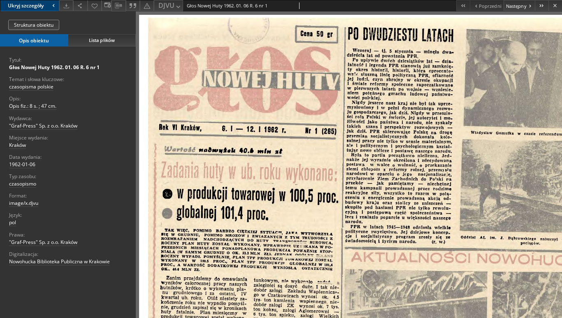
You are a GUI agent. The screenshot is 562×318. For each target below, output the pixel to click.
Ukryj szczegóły (26, 5)
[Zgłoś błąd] (147, 5)
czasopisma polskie (31, 86)
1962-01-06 (22, 164)
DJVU (166, 5)
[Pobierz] (66, 5)
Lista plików (102, 40)
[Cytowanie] (133, 5)
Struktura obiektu (33, 24)
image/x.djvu (23, 203)
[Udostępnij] (80, 5)
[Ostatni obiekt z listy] (541, 5)
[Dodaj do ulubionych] (95, 5)
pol (12, 222)
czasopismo (22, 183)
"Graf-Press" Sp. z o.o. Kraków (43, 125)
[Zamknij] (555, 5)
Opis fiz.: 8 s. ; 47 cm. (32, 105)
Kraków (17, 145)
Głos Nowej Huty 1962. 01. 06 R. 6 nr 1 (54, 67)
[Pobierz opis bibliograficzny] (118, 6)
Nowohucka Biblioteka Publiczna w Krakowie (59, 261)
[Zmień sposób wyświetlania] (106, 5)
